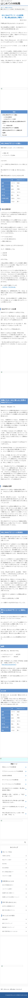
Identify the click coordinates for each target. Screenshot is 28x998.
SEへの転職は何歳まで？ (8, 871)
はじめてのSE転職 (10, 3)
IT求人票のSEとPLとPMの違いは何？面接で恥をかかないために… (13, 801)
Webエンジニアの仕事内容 (9, 767)
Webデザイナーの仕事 (10, 119)
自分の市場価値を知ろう (7, 885)
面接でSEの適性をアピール (8, 910)
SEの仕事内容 (8, 117)
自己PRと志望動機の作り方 (8, 906)
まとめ (4, 135)
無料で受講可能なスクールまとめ (9, 931)
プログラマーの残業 (6, 875)
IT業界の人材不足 (6, 855)
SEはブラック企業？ (7, 859)
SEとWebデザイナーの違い (10, 115)
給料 (3, 132)
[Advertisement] (14, 76)
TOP (2, 989)
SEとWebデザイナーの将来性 (10, 127)
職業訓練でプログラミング (8, 927)
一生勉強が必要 (8, 125)
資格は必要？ (5, 919)
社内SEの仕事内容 (7, 775)
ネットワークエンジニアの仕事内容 (11, 784)
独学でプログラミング (7, 923)
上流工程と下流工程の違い (9, 287)
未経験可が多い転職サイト (8, 893)
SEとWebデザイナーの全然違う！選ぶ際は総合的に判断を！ (13, 789)
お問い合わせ (12, 989)
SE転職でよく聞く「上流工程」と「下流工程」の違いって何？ (13, 795)
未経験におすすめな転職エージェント (10, 897)
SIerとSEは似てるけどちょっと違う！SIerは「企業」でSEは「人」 (13, 813)
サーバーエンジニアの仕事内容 (10, 779)
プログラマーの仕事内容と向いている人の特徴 (13, 807)
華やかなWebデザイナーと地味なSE (12, 130)
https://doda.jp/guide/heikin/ (9, 664)
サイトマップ (19, 989)
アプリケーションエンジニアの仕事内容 (12, 771)
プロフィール (6, 989)
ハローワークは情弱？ (7, 889)
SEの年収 (4, 863)
